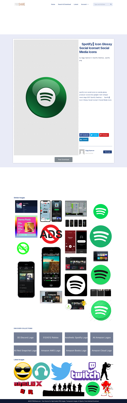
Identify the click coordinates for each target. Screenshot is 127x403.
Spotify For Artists (99, 295)
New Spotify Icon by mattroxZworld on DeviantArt (109, 284)
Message (107, 152)
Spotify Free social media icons (102, 320)
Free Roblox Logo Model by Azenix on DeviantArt (32, 395)
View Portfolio (89, 153)
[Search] (110, 4)
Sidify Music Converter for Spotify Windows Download (85, 308)
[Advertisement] (52, 21)
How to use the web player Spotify (104, 259)
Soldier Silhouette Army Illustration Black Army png (63, 395)
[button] (63, 159)
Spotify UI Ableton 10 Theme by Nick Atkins (82, 215)
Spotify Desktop (98, 58)
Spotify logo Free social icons (77, 294)
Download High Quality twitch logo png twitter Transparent (73, 378)
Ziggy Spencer (86, 58)
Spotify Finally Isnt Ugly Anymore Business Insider (84, 269)
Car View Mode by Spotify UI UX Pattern (81, 252)
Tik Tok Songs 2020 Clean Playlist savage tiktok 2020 (59, 220)
